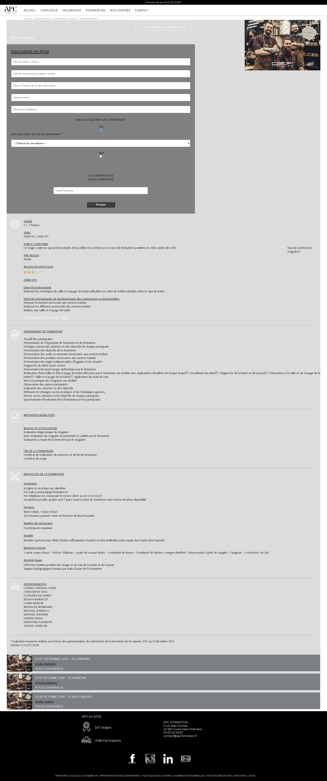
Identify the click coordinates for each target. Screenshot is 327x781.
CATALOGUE (49, 10)
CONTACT (141, 10)
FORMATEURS (96, 10)
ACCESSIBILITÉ (89, 775)
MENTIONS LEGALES (67, 775)
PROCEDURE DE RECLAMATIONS (226, 775)
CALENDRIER (71, 10)
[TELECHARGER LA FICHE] (63, 319)
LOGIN (251, 775)
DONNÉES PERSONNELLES (189, 775)
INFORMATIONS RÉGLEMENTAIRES (120, 775)
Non (101, 153)
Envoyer (101, 204)
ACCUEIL (30, 10)
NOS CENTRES (120, 10)
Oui (101, 126)
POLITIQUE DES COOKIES (157, 775)
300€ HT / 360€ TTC (36, 234)
